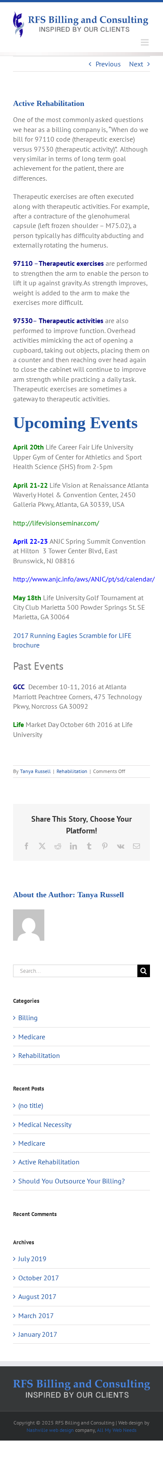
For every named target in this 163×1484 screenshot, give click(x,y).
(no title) (30, 1105)
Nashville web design (50, 1430)
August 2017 (37, 1296)
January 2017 (37, 1334)
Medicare (31, 1036)
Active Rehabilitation (49, 1161)
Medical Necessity (44, 1124)
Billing (28, 1017)
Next (136, 63)
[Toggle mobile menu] (145, 42)
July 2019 (32, 1258)
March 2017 (36, 1315)
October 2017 (38, 1277)
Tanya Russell (35, 771)
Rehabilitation (72, 771)
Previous (108, 63)
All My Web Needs (116, 1430)
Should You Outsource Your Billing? (71, 1181)
